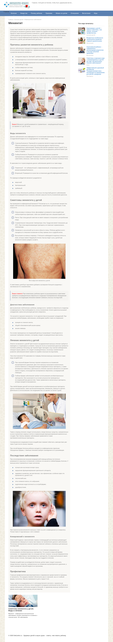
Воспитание (86, 13)
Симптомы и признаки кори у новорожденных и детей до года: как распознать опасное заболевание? (96, 60)
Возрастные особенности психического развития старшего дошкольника (95, 39)
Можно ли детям (61, 13)
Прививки (49, 13)
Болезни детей (91, 35)
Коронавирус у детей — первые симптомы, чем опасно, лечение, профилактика (94, 30)
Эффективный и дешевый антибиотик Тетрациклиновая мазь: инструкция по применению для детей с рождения (96, 71)
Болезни (14, 13)
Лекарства (23, 13)
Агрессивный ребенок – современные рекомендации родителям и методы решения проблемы (95, 50)
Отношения (75, 13)
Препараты (90, 76)
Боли (88, 65)
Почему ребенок (36, 13)
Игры (95, 13)
